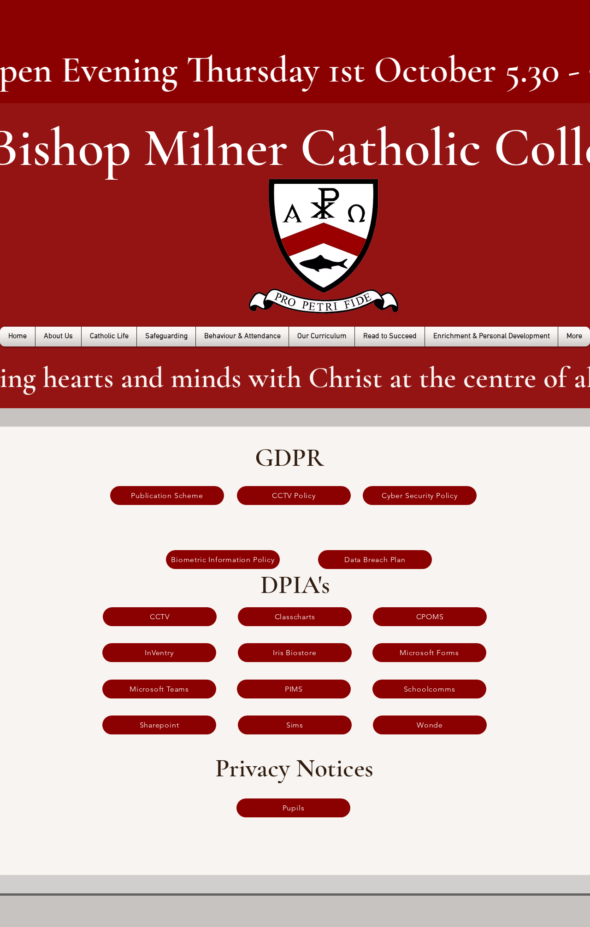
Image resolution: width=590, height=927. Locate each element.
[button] (58, 336)
